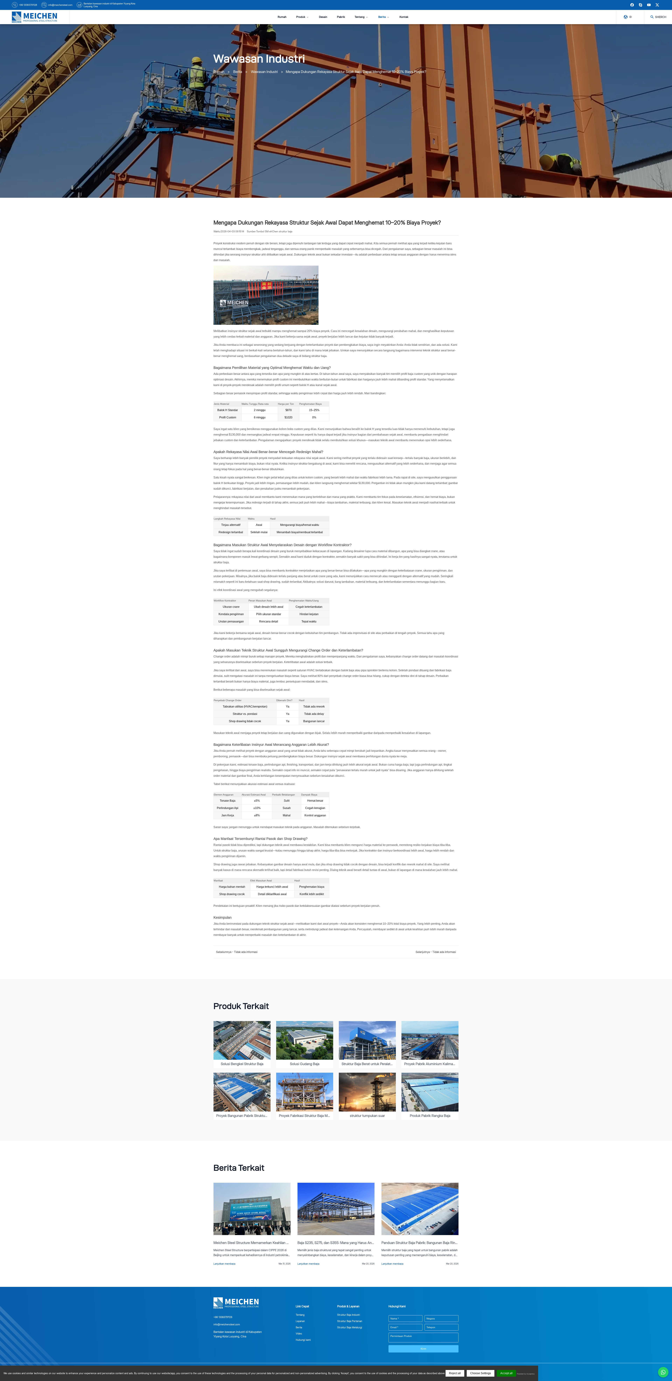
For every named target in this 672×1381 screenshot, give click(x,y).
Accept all (506, 1373)
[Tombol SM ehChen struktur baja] (35, 17)
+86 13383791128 (28, 4)
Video (299, 1333)
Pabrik (341, 16)
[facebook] (632, 5)
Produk (300, 16)
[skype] (640, 5)
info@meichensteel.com (60, 4)
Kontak (404, 16)
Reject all (455, 1373)
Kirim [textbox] (423, 1348)
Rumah (282, 16)
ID (630, 16)
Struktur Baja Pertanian (349, 1321)
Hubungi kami (303, 1339)
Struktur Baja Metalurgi (349, 1327)
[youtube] (649, 5)
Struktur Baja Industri (348, 1314)
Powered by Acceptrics (526, 1374)
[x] (657, 5)
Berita (382, 16)
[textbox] (405, 1318)
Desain (323, 16)
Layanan (300, 1321)
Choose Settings (480, 1373)
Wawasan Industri (264, 72)
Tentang (360, 16)
